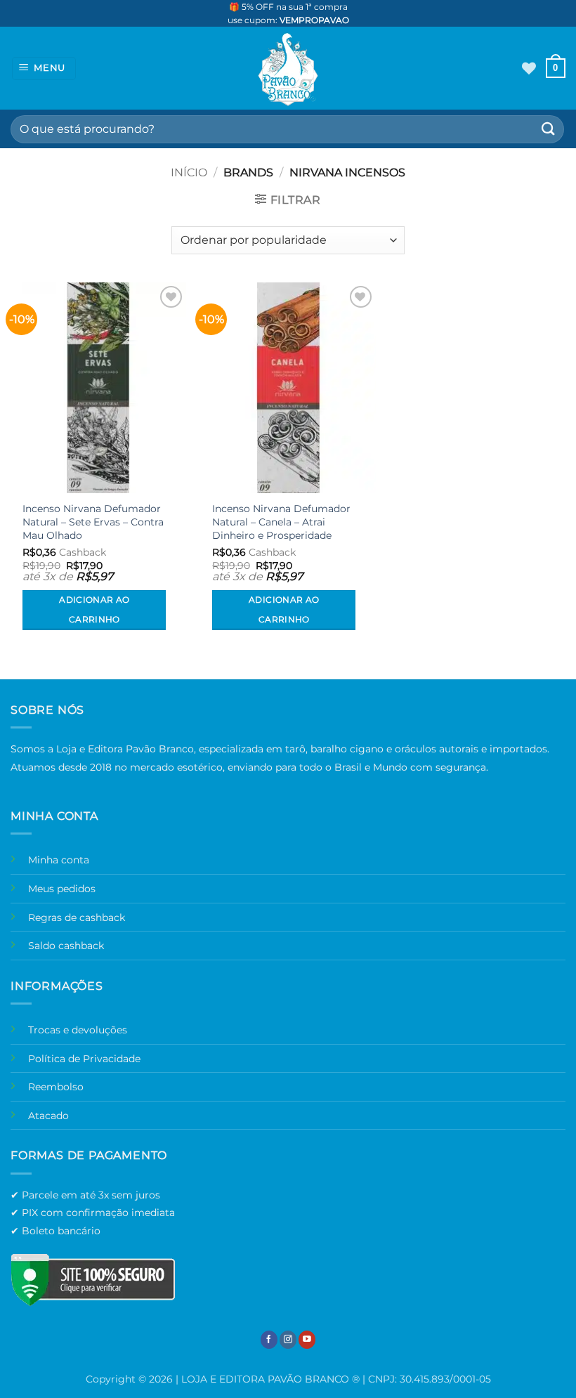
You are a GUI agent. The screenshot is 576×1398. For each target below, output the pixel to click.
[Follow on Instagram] (288, 1339)
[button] (44, 68)
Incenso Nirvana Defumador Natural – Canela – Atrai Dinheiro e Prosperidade (281, 521)
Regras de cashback (76, 917)
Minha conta (58, 860)
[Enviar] (549, 129)
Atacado (48, 1115)
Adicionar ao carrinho (94, 610)
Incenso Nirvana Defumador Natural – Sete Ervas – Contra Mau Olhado (93, 521)
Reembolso (56, 1086)
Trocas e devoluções (77, 1030)
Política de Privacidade (84, 1058)
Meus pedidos (62, 888)
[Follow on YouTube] (307, 1339)
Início (189, 172)
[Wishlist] (529, 68)
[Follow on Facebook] (269, 1339)
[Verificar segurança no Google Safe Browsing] (93, 1279)
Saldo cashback (66, 945)
